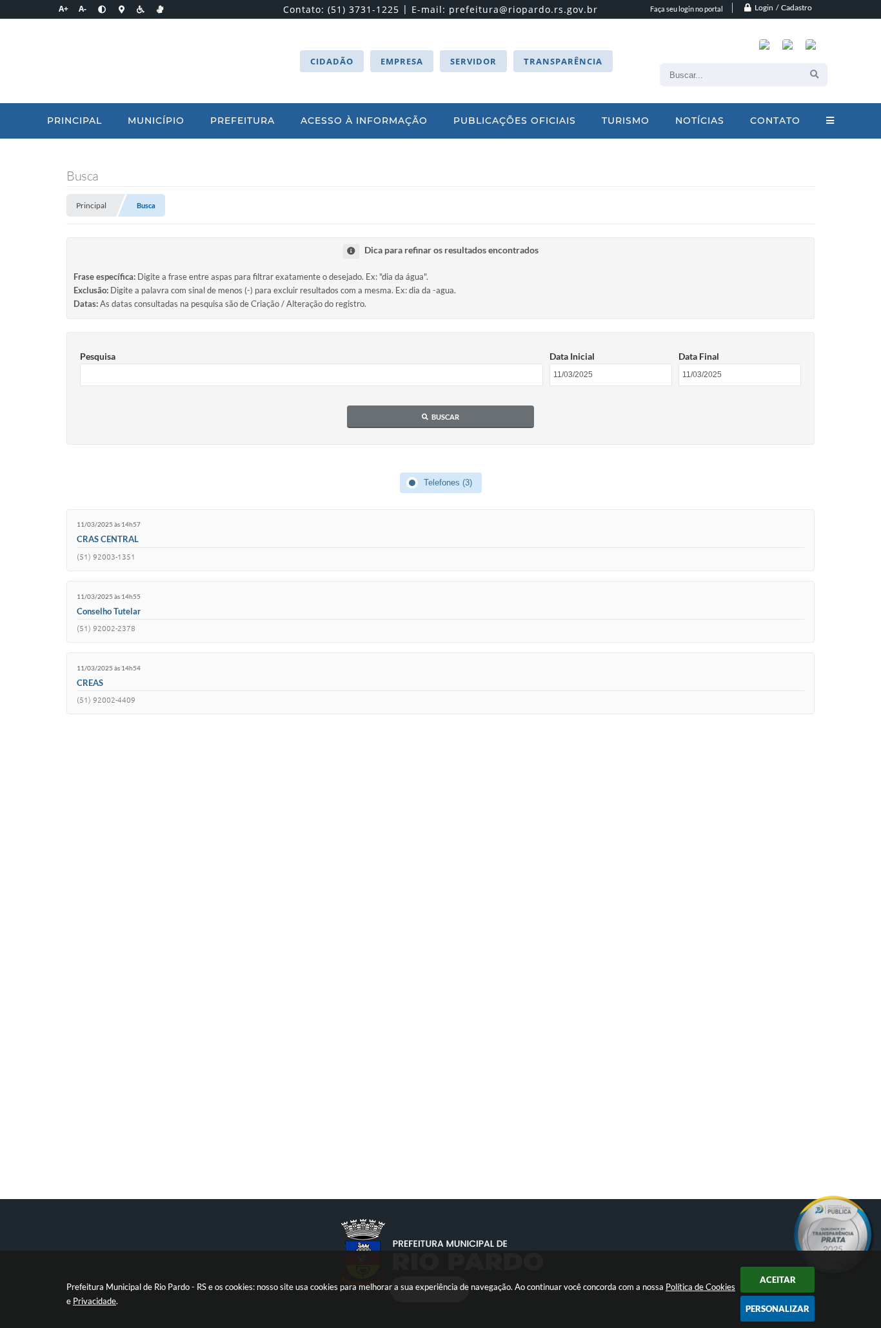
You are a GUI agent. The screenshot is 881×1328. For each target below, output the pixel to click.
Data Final (698, 356)
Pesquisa (97, 356)
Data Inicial (572, 356)
